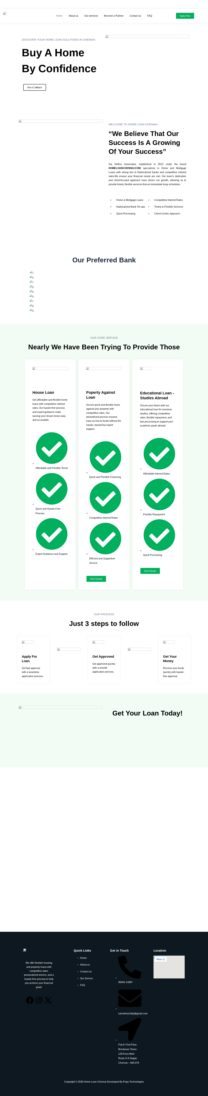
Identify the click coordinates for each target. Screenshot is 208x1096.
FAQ (149, 15)
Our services (91, 15)
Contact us (135, 15)
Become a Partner (113, 15)
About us (73, 15)
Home (59, 15)
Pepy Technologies (133, 1081)
